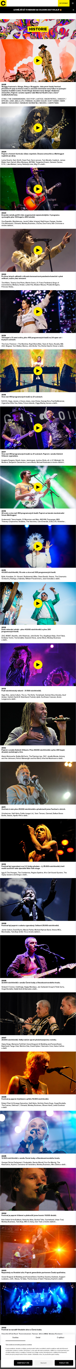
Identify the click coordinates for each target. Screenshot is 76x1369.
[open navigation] (73, 3)
